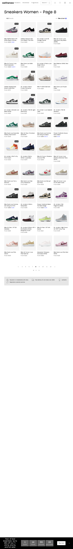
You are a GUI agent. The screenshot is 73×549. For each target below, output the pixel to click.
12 (50, 266)
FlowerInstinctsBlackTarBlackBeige (44, 205)
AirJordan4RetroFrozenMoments (26, 87)
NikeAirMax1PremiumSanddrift (28, 134)
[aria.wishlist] (60, 2)
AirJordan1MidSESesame (59, 110)
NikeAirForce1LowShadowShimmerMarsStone (61, 158)
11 (46, 266)
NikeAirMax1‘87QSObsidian (10, 228)
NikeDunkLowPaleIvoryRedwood (26, 182)
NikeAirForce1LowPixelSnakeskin (10, 64)
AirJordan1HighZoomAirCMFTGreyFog (61, 228)
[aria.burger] (69, 2)
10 (43, 266)
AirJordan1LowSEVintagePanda (43, 39)
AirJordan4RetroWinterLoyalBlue (26, 157)
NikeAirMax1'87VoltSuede (43, 228)
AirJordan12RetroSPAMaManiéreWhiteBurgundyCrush (28, 229)
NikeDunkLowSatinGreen (27, 64)
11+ (36, 270)
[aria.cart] (65, 2)
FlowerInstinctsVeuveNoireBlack (61, 134)
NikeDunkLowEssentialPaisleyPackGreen (11, 134)
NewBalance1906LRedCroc (61, 64)
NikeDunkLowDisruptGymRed (44, 182)
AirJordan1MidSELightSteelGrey (28, 110)
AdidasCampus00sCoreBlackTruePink (27, 39)
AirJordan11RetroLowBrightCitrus (44, 64)
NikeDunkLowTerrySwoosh (10, 182)
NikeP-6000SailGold (43, 86)
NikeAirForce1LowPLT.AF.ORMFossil (60, 182)
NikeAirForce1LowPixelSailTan (27, 253)
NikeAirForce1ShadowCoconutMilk (44, 157)
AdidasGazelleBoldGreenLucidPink (10, 87)
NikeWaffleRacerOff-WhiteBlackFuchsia (11, 39)
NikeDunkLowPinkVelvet (10, 253)
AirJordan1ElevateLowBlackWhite (11, 110)
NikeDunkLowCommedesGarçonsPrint (11, 205)
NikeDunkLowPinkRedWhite (61, 253)
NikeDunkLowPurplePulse (60, 87)
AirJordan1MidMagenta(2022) (58, 205)
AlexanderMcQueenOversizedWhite (43, 253)
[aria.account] (55, 2)
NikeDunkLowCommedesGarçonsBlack (44, 134)
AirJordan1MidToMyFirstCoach (11, 157)
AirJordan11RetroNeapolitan (26, 205)
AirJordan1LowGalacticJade (44, 110)
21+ (39, 270)
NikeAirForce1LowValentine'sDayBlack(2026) (60, 40)
